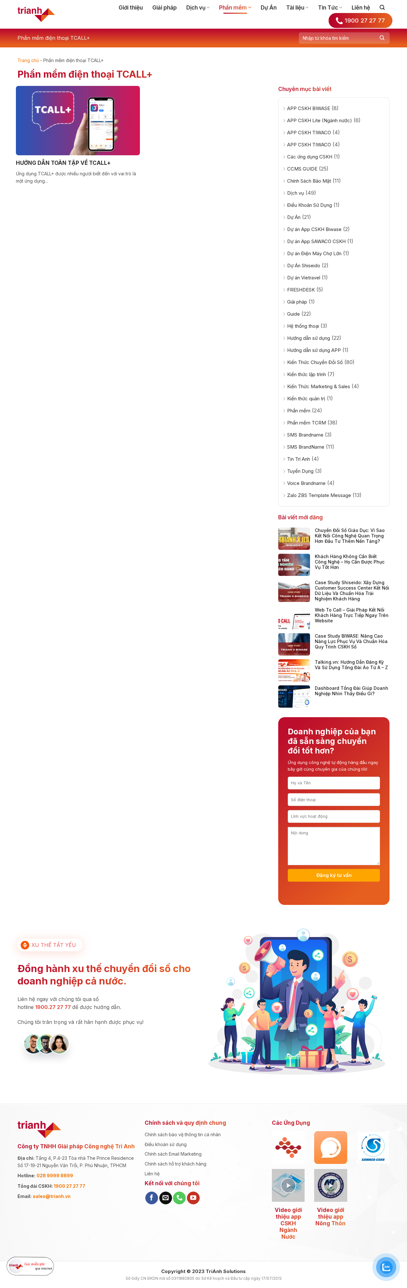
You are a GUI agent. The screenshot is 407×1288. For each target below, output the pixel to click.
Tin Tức (328, 7)
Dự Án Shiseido (303, 265)
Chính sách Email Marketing (173, 1154)
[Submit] (382, 38)
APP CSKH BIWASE (308, 108)
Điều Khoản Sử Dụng (309, 205)
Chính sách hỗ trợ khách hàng (175, 1163)
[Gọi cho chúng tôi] (179, 1198)
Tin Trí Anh (298, 459)
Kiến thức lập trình (306, 374)
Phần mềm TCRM (306, 423)
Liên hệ (361, 7)
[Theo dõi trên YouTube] (193, 1198)
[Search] (382, 7)
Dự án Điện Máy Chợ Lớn (314, 253)
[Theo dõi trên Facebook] (151, 1198)
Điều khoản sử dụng (166, 1144)
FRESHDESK (301, 290)
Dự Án (269, 7)
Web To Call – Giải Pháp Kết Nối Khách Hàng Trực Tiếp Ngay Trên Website (352, 615)
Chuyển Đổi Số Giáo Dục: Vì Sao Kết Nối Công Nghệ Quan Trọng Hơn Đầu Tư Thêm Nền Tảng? (350, 536)
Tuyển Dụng (300, 471)
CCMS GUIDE (302, 169)
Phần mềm (233, 7)
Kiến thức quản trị (306, 399)
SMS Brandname (305, 435)
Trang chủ (28, 60)
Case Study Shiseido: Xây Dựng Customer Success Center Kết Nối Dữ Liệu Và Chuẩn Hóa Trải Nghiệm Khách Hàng (352, 590)
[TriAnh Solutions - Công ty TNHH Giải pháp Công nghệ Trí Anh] (36, 14)
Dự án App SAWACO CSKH (316, 241)
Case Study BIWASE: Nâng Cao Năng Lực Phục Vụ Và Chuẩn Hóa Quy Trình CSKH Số (351, 641)
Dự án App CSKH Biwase (314, 229)
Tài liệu (295, 7)
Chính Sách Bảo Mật (309, 181)
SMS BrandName (305, 447)
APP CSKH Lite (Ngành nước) (319, 120)
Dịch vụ (195, 7)
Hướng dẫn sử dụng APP (314, 350)
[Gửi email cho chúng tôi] (165, 1198)
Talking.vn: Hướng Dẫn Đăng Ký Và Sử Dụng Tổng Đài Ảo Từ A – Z (351, 664)
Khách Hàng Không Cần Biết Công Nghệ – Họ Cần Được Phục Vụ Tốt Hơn (349, 562)
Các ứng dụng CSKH (309, 157)
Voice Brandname (306, 483)
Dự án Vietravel (303, 278)
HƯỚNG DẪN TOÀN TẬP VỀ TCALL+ (63, 163)
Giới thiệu (131, 7)
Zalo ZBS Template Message (319, 495)
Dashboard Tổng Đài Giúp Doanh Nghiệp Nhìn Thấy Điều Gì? (351, 690)
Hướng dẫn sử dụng (308, 338)
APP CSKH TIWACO (309, 133)
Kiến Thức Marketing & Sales (318, 386)
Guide (293, 314)
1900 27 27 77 (69, 1186)
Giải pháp (164, 7)
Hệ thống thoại (303, 326)
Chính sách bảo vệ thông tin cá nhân (183, 1134)
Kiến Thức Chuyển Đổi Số (315, 362)
